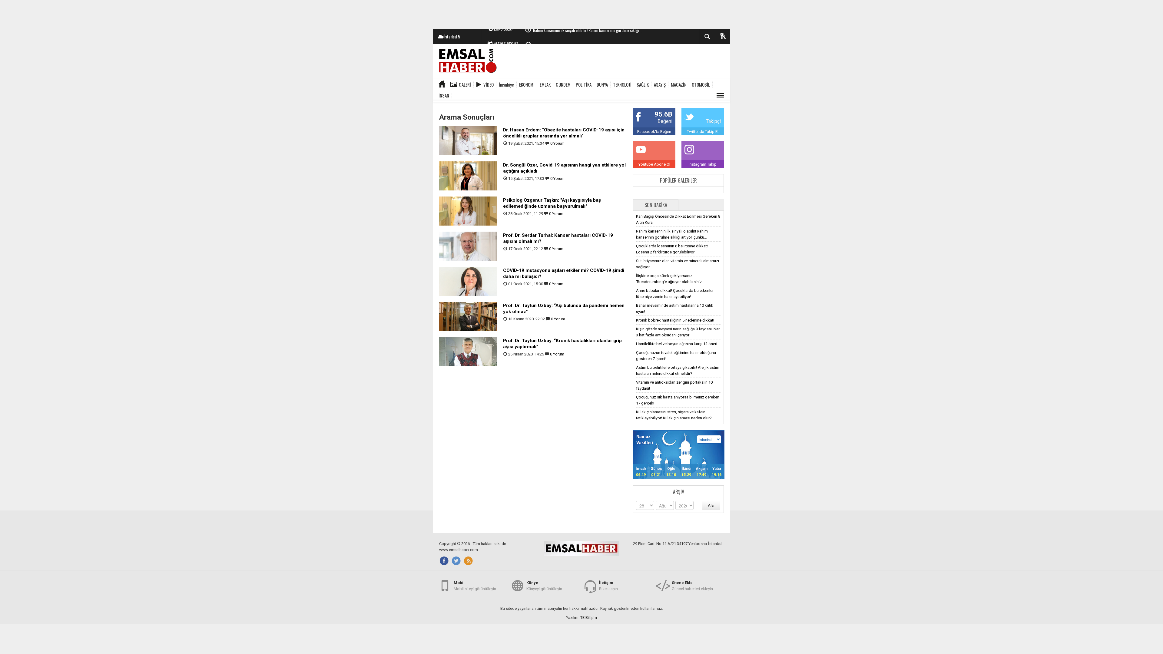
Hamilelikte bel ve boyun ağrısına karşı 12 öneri (676, 344)
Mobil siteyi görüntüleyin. (475, 585)
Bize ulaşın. (609, 585)
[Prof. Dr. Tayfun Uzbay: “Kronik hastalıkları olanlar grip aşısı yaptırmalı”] (468, 351)
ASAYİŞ (660, 84)
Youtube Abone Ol (654, 164)
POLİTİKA (583, 84)
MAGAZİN (679, 84)
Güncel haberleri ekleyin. (693, 585)
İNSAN (444, 95)
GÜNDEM (563, 84)
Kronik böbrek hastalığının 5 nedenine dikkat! (675, 320)
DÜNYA (602, 84)
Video (488, 84)
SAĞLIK (643, 84)
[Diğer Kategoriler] (720, 95)
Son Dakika (655, 205)
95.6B (663, 114)
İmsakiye (506, 84)
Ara (711, 505)
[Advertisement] (581, 13)
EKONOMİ (527, 84)
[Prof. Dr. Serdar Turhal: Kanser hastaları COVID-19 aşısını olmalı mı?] (468, 245)
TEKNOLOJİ (622, 84)
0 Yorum (557, 143)
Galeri (465, 84)
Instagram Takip (703, 164)
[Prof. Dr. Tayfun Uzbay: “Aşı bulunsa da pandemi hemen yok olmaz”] (468, 316)
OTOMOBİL (701, 84)
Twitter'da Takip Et (703, 131)
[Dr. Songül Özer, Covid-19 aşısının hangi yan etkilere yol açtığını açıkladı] (468, 175)
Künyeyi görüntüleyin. (544, 585)
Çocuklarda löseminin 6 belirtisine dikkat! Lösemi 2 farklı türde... (584, 37)
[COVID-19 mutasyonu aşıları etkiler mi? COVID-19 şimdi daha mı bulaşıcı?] (468, 281)
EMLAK (545, 84)
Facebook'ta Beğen (654, 131)
